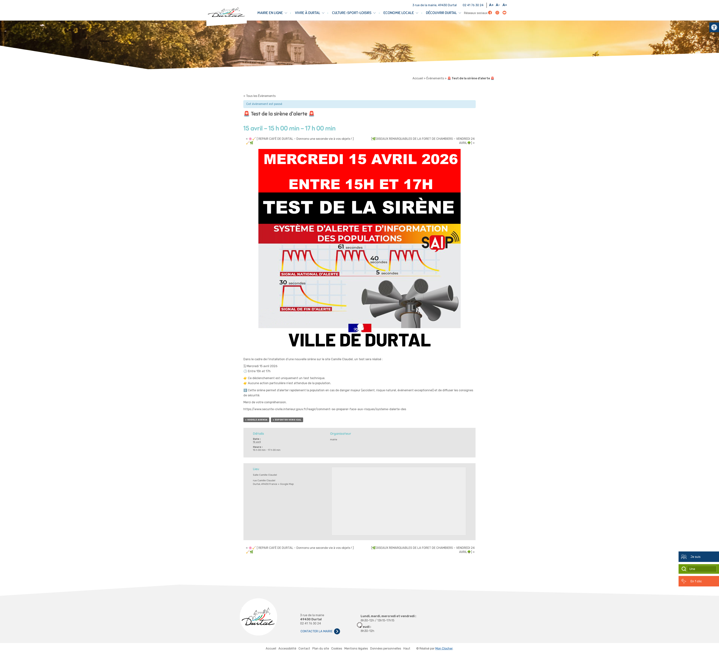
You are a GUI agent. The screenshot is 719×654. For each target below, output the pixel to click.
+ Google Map (286, 484)
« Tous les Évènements (259, 96)
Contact (304, 648)
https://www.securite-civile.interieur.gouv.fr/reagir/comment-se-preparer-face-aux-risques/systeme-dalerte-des (325, 409)
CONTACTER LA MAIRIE (317, 631)
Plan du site (320, 648)
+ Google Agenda (256, 420)
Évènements (435, 78)
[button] (714, 27)
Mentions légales (356, 648)
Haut (406, 648)
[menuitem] (492, 5)
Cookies (336, 648)
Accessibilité (287, 648)
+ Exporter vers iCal (287, 420)
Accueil (417, 78)
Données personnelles (385, 648)
